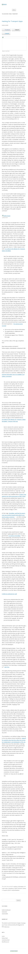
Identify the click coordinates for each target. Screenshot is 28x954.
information (21, 886)
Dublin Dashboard (6, 910)
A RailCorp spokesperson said (9, 594)
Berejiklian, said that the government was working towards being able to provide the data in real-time (13, 515)
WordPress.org (5, 941)
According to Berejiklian (14, 535)
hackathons (11, 888)
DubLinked (4, 911)
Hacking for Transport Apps (12, 21)
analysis (16, 886)
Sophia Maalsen (15, 890)
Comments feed (5, 940)
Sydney (24, 888)
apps (6, 888)
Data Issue (6, 926)
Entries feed (5, 938)
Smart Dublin (5, 913)
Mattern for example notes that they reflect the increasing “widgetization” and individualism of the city (14, 740)
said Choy (6, 667)
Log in (3, 936)
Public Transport (18, 888)
